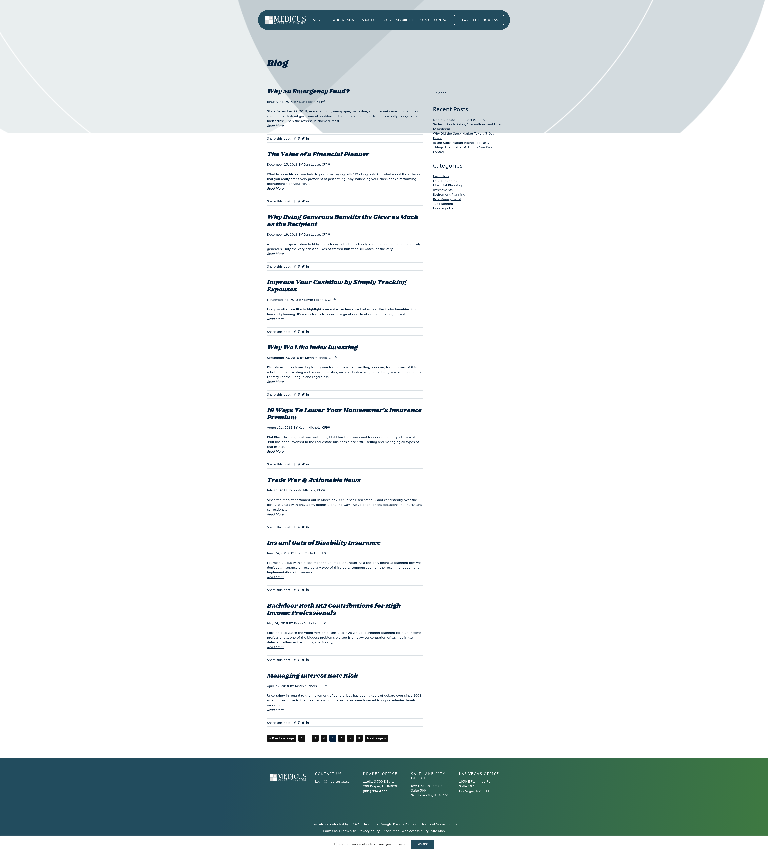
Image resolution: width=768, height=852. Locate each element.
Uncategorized (444, 208)
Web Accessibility (415, 831)
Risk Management (447, 199)
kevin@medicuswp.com (334, 781)
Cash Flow (441, 176)
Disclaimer (390, 831)
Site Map (438, 831)
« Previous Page (281, 739)
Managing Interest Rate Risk (312, 675)
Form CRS (330, 831)
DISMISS (422, 844)
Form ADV (348, 831)
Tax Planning (443, 204)
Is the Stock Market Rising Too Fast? (461, 143)
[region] (384, 844)
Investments (443, 190)
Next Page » (376, 739)
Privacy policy (369, 831)
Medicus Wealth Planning (285, 20)
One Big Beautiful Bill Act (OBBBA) (459, 120)
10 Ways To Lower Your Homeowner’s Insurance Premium (344, 414)
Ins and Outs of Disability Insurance (323, 543)
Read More (275, 126)
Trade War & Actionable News (314, 480)
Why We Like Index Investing (312, 347)
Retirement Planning (449, 194)
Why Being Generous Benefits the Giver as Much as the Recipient (342, 221)
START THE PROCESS (479, 20)
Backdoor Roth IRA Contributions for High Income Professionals (334, 609)
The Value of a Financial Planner (318, 154)
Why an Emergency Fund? (308, 91)
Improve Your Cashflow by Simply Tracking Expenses (336, 286)
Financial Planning (447, 185)
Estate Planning (445, 181)
